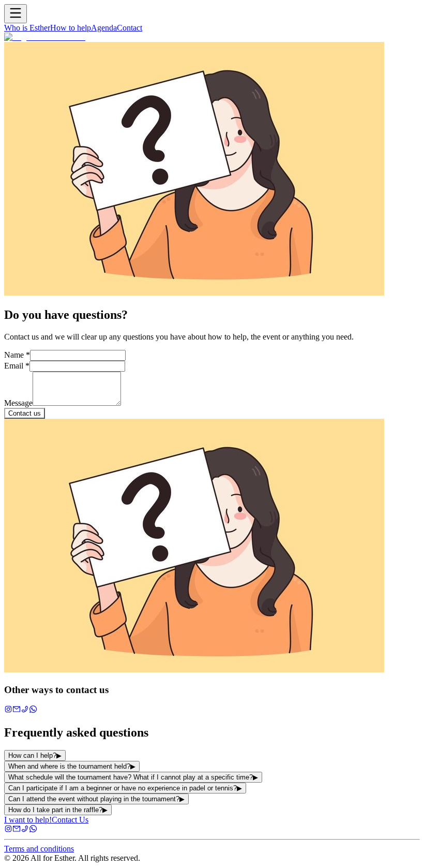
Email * (16, 365)
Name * (17, 354)
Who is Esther (27, 27)
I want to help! (28, 819)
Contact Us (70, 819)
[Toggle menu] (15, 13)
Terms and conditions (39, 848)
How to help (70, 27)
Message (18, 403)
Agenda (104, 27)
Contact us (24, 413)
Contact (129, 27)
